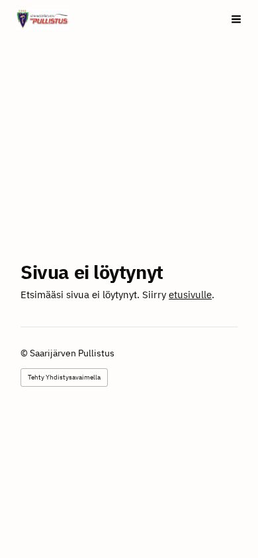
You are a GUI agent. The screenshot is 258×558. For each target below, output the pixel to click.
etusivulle (190, 294)
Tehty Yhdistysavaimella (64, 377)
